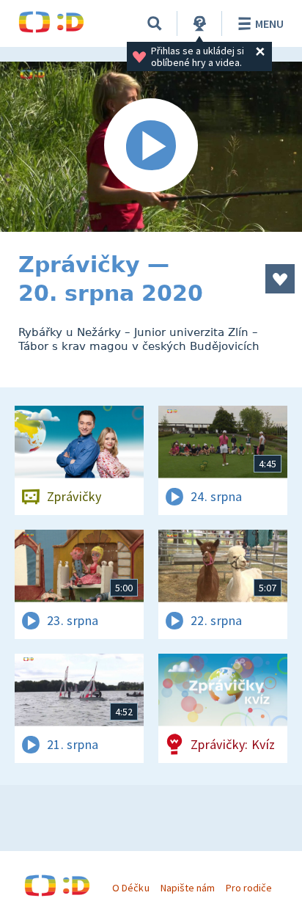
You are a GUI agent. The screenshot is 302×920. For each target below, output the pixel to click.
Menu (269, 23)
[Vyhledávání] (155, 23)
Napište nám (188, 887)
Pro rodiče (249, 887)
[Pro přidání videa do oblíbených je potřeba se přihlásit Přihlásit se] (280, 278)
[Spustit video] (151, 147)
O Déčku (130, 887)
